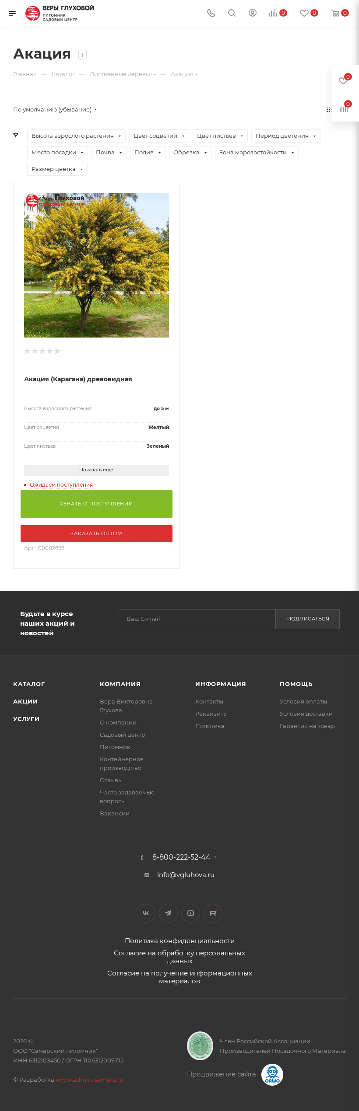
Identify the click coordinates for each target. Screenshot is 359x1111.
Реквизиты (211, 713)
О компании (118, 722)
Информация (220, 683)
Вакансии (115, 813)
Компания (120, 683)
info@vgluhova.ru (186, 875)
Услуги (26, 718)
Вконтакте (146, 913)
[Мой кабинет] (253, 14)
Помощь (296, 683)
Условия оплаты (303, 701)
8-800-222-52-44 (181, 857)
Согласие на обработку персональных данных (179, 957)
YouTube (190, 913)
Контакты (209, 701)
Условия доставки (306, 713)
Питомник (115, 746)
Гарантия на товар (307, 725)
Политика (210, 725)
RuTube (213, 913)
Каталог (29, 683)
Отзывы (111, 780)
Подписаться (308, 619)
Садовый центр (122, 734)
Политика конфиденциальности (180, 941)
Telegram (168, 913)
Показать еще (96, 470)
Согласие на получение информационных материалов (179, 977)
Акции (25, 701)
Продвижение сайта (222, 1074)
